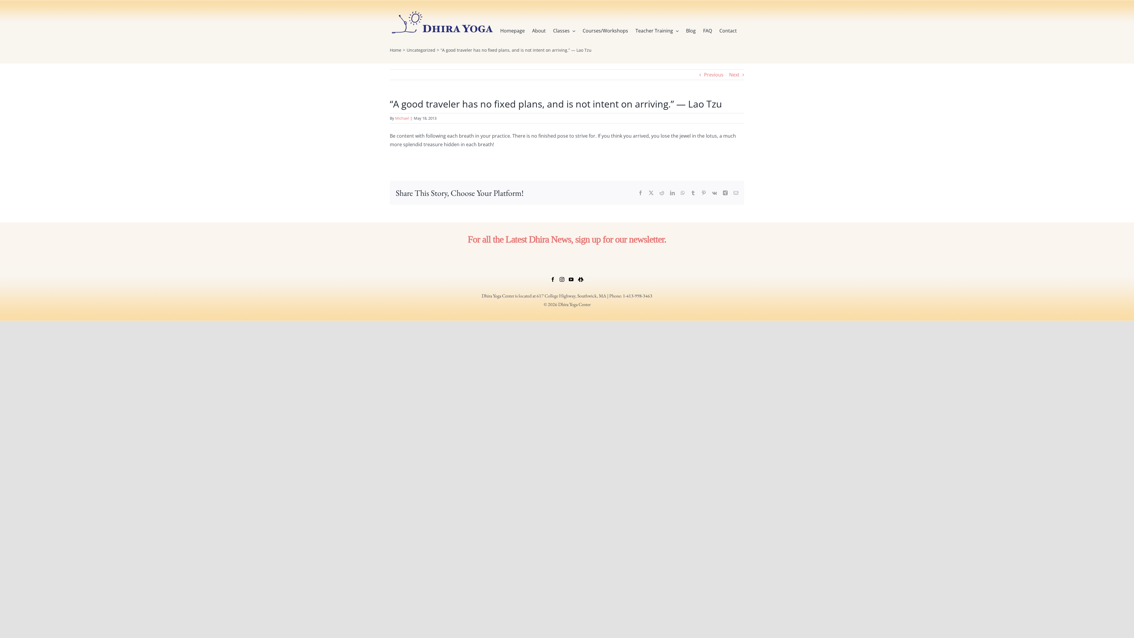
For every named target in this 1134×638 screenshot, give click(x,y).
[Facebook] (552, 279)
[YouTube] (571, 279)
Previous (714, 74)
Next (734, 74)
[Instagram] (562, 279)
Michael (402, 118)
